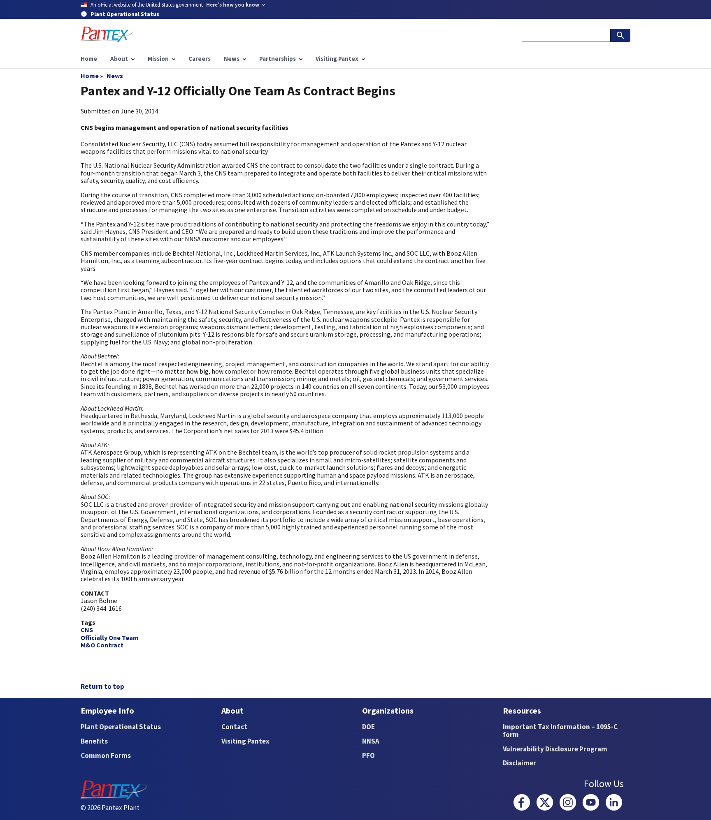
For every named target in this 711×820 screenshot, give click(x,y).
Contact (234, 726)
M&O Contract (102, 645)
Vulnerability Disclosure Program (555, 748)
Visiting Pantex (245, 741)
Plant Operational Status (121, 726)
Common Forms (106, 755)
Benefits (94, 741)
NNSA (370, 741)
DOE (368, 726)
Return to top (102, 686)
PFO (368, 755)
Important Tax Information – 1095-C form (560, 730)
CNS (87, 630)
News (115, 76)
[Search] (620, 35)
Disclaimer (519, 762)
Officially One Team (110, 637)
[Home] (107, 34)
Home (90, 76)
